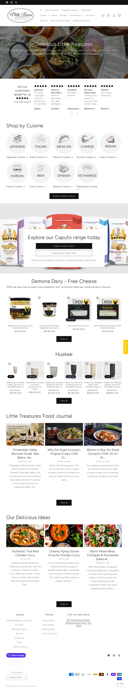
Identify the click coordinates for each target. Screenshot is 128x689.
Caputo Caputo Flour (64, 246)
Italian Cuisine (37, 157)
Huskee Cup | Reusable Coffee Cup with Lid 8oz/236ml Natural (54, 385)
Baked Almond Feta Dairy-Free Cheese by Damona (20, 327)
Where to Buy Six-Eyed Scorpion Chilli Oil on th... (103, 453)
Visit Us (19, 634)
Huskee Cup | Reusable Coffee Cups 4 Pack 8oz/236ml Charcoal (113, 385)
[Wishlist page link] (103, 15)
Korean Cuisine (14, 186)
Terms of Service (20, 647)
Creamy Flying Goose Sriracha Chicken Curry (64, 553)
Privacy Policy (48, 620)
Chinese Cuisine (84, 157)
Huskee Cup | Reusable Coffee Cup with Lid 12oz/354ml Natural (15, 385)
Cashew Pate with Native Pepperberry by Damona (49, 327)
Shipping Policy (48, 629)
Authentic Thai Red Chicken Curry (25, 553)
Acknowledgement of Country (19, 620)
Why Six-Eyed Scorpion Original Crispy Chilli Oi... (64, 453)
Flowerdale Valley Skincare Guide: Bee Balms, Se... (25, 453)
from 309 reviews (22, 101)
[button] (70, 10)
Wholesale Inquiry (19, 629)
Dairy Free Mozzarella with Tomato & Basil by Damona (107, 327)
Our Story (19, 625)
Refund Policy (48, 625)
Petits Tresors (17, 686)
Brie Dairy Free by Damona (78, 326)
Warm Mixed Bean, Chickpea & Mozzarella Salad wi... (102, 555)
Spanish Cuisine (61, 186)
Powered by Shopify (29, 686)
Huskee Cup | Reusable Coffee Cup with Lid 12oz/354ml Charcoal (74, 385)
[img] (22, 98)
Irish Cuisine (36, 186)
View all (64, 339)
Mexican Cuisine (61, 157)
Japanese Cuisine (15, 157)
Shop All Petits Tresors (64, 196)
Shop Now (64, 61)
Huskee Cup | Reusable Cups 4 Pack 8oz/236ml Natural (93, 385)
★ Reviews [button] (125, 347)
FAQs (19, 642)
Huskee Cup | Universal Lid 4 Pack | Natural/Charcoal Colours (35, 386)
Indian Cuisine (107, 157)
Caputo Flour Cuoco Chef (64, 253)
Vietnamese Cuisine (86, 186)
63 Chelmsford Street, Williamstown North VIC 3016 (78, 623)
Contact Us (19, 638)
